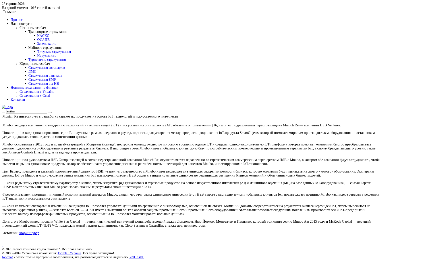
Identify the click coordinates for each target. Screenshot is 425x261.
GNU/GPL (136, 257)
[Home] (7, 107)
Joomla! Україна (69, 253)
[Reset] (50, 112)
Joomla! (7, 257)
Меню (11, 12)
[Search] (3, 112)
